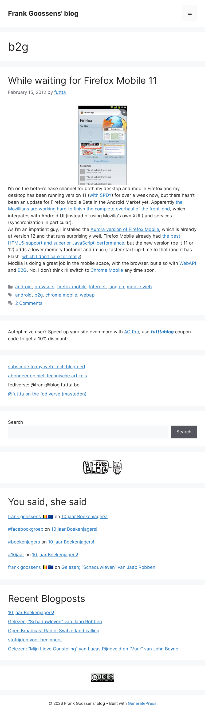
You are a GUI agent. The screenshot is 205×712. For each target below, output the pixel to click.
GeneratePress (142, 703)
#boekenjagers (24, 542)
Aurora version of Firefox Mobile (124, 229)
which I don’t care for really (51, 256)
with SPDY (100, 195)
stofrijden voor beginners (35, 639)
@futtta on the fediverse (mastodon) (47, 394)
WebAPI (187, 263)
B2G (22, 270)
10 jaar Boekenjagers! (84, 516)
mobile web (139, 286)
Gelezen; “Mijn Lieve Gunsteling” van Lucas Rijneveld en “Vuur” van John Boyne (93, 648)
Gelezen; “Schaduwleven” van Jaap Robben (108, 567)
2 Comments (28, 303)
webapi (88, 295)
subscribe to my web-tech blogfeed (46, 366)
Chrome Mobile (106, 270)
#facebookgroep (25, 529)
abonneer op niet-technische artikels (47, 375)
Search (15, 422)
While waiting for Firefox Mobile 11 (82, 80)
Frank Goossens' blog (43, 13)
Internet (97, 286)
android (23, 286)
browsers (44, 286)
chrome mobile (61, 295)
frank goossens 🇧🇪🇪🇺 (30, 516)
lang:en (116, 286)
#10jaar (16, 554)
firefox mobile (71, 286)
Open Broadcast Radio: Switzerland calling (53, 630)
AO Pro (131, 331)
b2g (38, 295)
